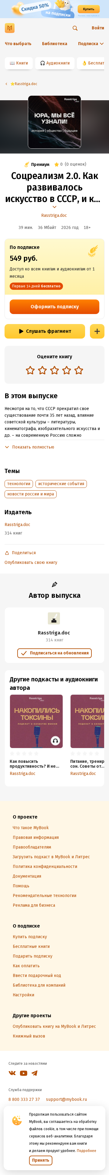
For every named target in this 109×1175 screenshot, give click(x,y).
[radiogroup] (54, 370)
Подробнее (86, 1151)
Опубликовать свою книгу (31, 562)
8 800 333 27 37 (24, 1099)
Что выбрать (18, 43)
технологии (18, 483)
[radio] (30, 370)
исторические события (61, 483)
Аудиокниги (58, 63)
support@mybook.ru (66, 1099)
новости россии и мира (30, 494)
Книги (22, 63)
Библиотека (54, 43)
